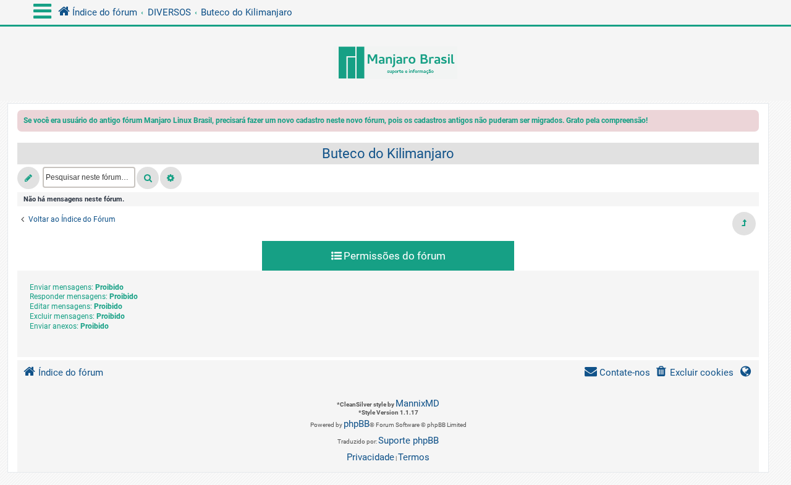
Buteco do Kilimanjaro (388, 153)
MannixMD (417, 403)
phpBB (357, 423)
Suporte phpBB (408, 440)
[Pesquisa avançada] (171, 178)
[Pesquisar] (148, 178)
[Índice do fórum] (395, 64)
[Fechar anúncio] (750, 122)
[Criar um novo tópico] (28, 178)
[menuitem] (694, 373)
